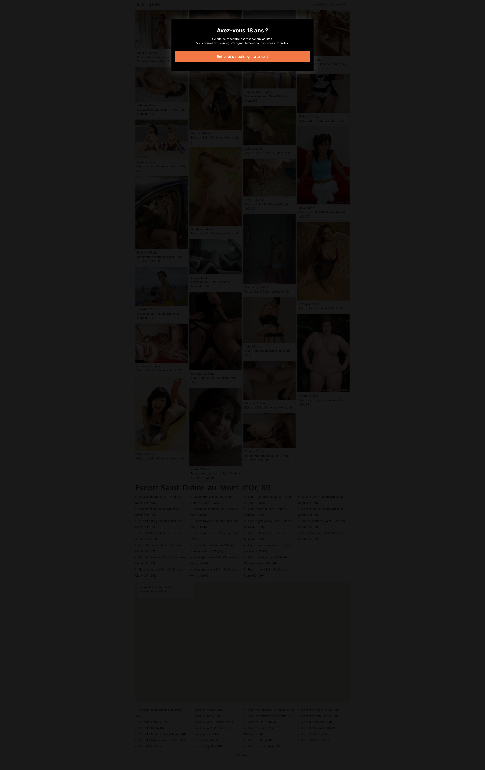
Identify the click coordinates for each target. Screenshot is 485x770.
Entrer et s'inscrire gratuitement (242, 57)
